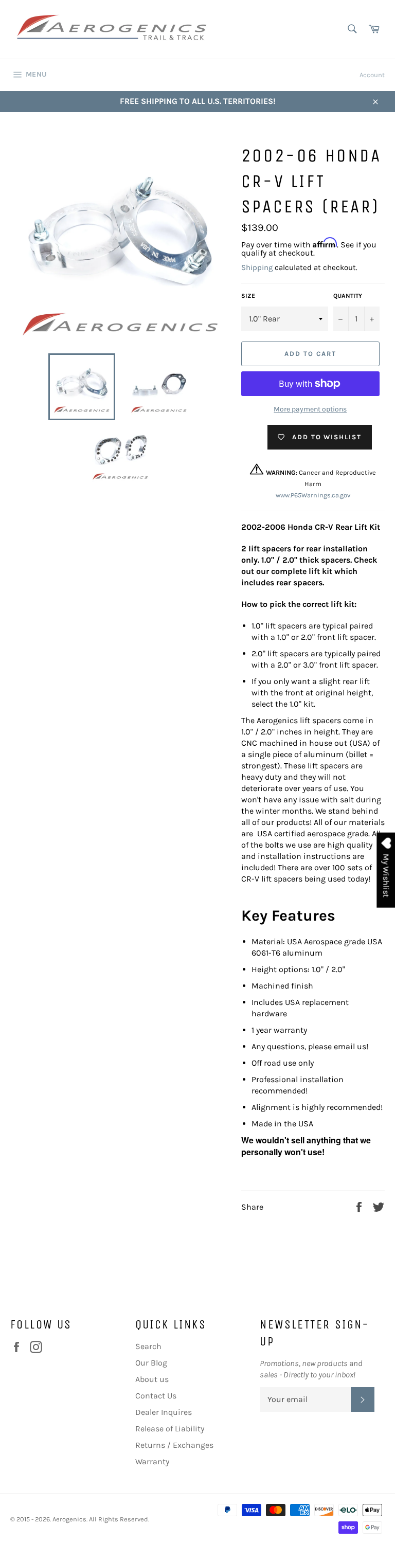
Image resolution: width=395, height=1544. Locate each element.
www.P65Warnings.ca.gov (313, 495)
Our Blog (151, 1363)
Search (148, 1346)
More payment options (310, 409)
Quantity (347, 295)
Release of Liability (169, 1428)
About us (152, 1379)
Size (248, 295)
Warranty (152, 1461)
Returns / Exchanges (174, 1445)
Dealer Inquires (163, 1412)
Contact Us (155, 1396)
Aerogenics (69, 1519)
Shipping (257, 267)
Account (372, 75)
